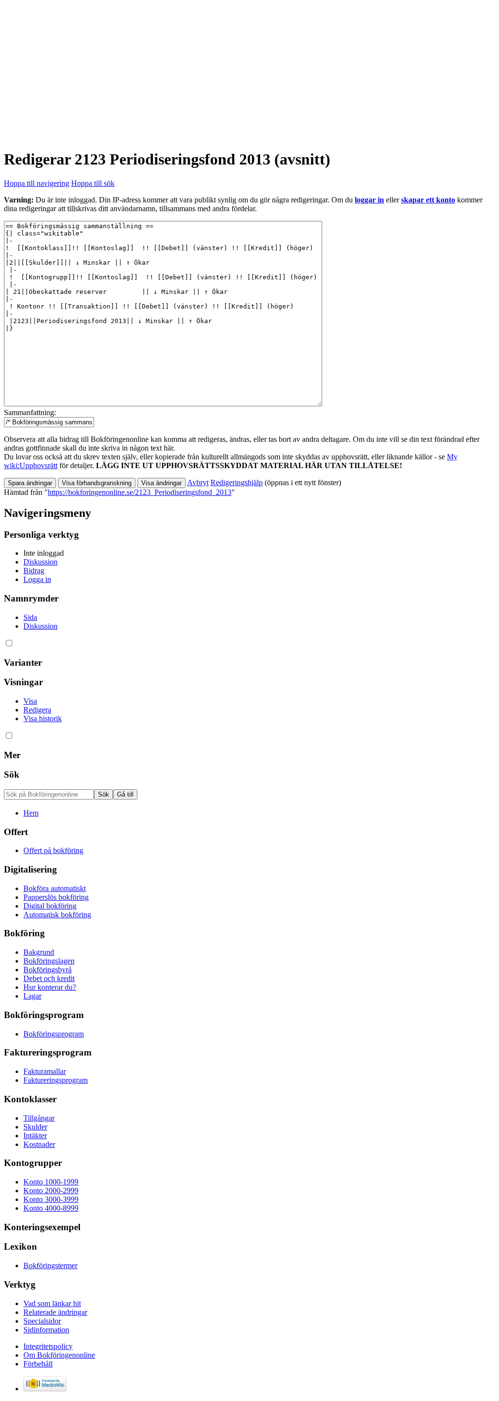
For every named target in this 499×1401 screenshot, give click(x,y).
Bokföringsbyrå (47, 969)
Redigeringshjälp (237, 482)
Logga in (37, 579)
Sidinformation (46, 1330)
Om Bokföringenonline (59, 1355)
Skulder (35, 1127)
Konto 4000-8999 (50, 1208)
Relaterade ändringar (55, 1312)
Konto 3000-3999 (50, 1199)
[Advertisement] (249, 72)
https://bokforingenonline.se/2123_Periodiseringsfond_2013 (139, 492)
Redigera (37, 710)
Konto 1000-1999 (50, 1182)
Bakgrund (38, 952)
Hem (30, 813)
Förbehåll (38, 1364)
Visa (30, 701)
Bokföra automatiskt (54, 888)
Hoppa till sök (93, 183)
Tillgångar (39, 1118)
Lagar (32, 996)
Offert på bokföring (53, 850)
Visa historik (42, 718)
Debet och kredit (49, 978)
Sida (30, 617)
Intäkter (35, 1135)
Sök (11, 774)
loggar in (369, 200)
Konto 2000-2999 (50, 1190)
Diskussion (40, 562)
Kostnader (39, 1144)
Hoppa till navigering (36, 183)
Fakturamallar (44, 1071)
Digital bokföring (50, 906)
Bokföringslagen (49, 961)
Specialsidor (42, 1321)
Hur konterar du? (49, 987)
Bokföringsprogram (53, 1034)
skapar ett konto (428, 200)
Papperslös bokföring (56, 897)
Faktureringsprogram (55, 1080)
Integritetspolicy (48, 1346)
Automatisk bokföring (57, 914)
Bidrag (33, 570)
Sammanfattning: (30, 412)
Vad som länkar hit (52, 1303)
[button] (198, 482)
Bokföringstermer (50, 1265)
